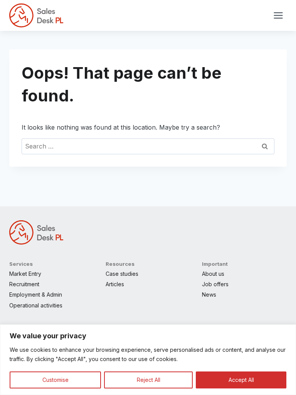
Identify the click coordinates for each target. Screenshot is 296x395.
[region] (148, 359)
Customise (55, 379)
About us (213, 273)
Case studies (122, 273)
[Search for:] (148, 146)
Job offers (215, 284)
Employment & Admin (35, 294)
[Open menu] (278, 15)
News (209, 294)
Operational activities (35, 305)
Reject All (148, 379)
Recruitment (24, 284)
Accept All (241, 379)
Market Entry (25, 273)
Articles (115, 284)
